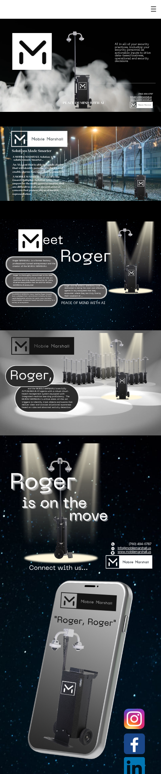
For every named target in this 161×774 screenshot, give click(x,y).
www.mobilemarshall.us (141, 100)
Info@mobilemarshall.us (141, 97)
